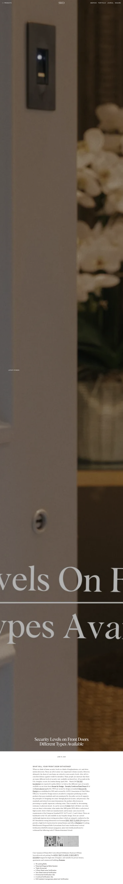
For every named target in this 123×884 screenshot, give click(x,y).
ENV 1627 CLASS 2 (73, 820)
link (68, 806)
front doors (39, 789)
